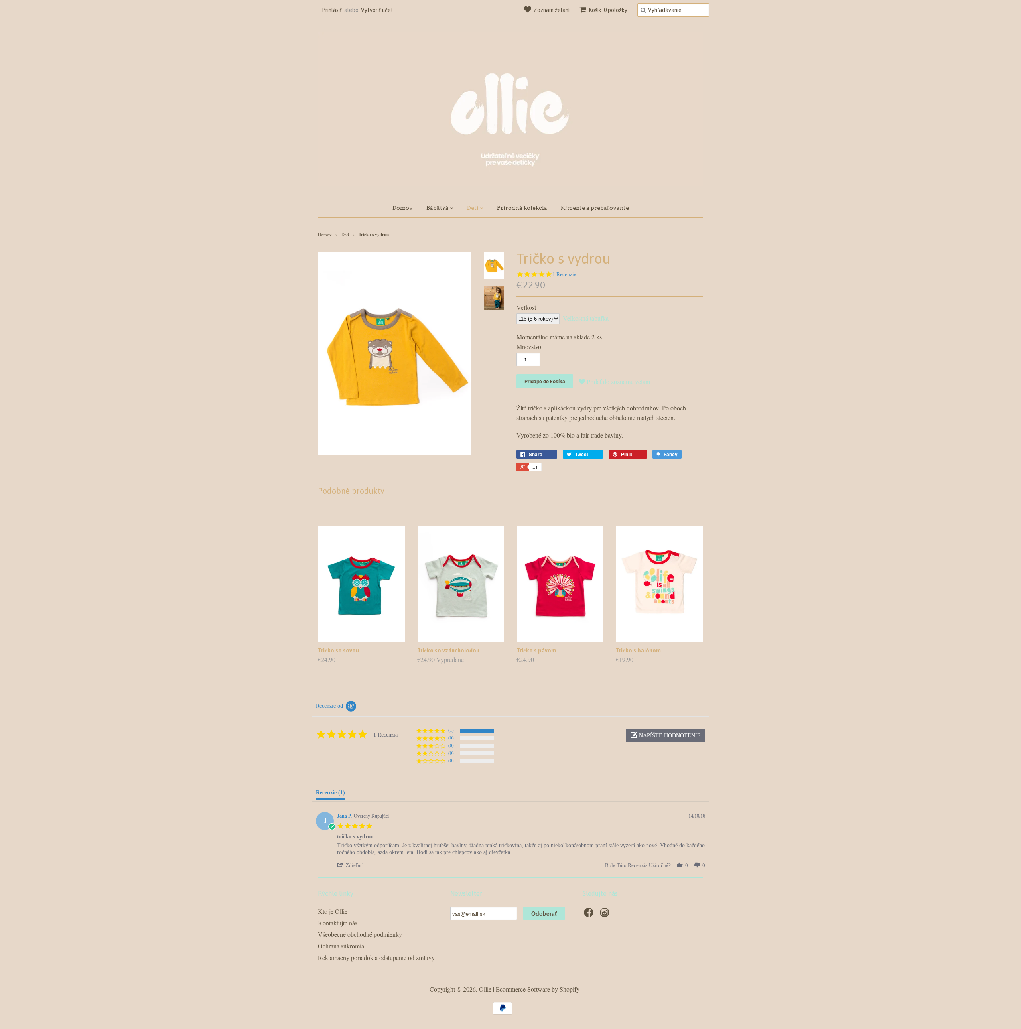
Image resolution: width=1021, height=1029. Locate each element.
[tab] (330, 794)
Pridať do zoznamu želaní (618, 381)
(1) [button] (451, 730)
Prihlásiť (332, 10)
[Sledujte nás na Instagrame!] (606, 914)
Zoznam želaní (552, 10)
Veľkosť (526, 307)
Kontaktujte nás (337, 923)
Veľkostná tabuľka (586, 318)
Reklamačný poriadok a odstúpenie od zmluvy (376, 957)
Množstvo (528, 346)
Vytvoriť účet (377, 10)
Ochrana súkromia (341, 946)
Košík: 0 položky (608, 10)
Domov (402, 208)
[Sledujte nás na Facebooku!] (590, 914)
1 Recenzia (564, 274)
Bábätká (438, 208)
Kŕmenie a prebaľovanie (595, 208)
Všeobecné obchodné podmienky (360, 934)
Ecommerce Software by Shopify (537, 989)
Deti (473, 208)
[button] (665, 735)
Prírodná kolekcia (522, 208)
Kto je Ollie (332, 911)
